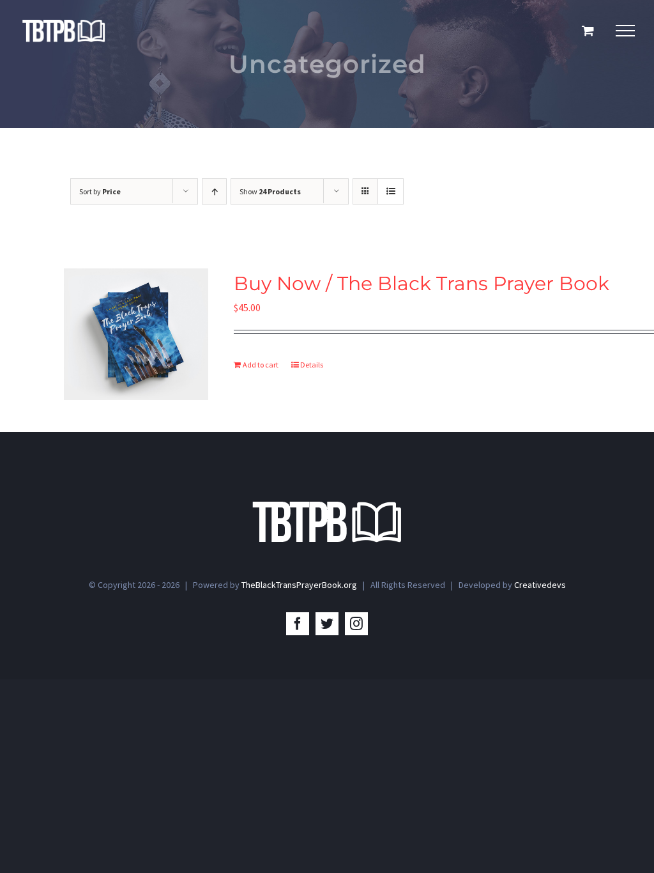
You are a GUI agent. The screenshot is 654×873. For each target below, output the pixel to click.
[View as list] (390, 191)
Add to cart (260, 364)
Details (311, 364)
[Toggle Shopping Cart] (588, 30)
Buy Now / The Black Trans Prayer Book (421, 283)
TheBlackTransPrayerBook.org (299, 585)
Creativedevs (540, 585)
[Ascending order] (214, 191)
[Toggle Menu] (625, 30)
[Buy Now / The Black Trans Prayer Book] (136, 334)
